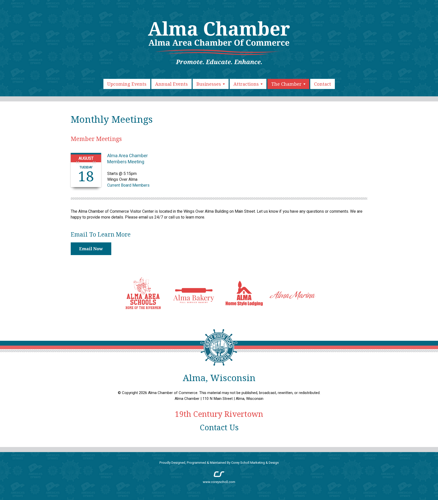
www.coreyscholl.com (219, 481)
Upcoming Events (127, 84)
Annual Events (171, 84)
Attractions (246, 84)
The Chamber (287, 84)
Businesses (209, 84)
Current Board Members (128, 185)
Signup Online (91, 248)
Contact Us (219, 427)
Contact (322, 84)
